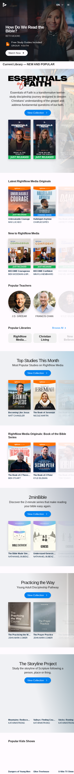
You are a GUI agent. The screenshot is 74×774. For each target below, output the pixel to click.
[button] (59, 5)
